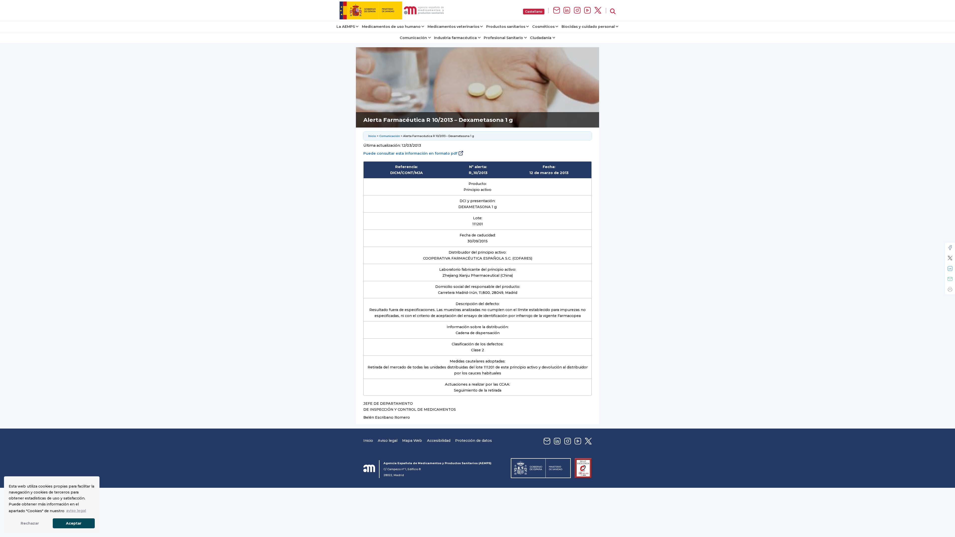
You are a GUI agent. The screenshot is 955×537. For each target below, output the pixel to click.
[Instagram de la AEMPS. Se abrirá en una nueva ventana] (577, 10)
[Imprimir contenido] (950, 289)
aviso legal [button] (76, 510)
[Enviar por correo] (950, 279)
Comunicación (413, 38)
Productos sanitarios (505, 26)
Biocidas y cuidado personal (588, 26)
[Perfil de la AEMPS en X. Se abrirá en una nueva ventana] (598, 10)
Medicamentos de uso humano (391, 26)
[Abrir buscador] (613, 11)
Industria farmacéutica (455, 38)
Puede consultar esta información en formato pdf (410, 153)
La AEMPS (345, 26)
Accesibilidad (438, 440)
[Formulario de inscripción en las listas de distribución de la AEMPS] (557, 10)
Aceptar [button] (74, 523)
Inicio (372, 136)
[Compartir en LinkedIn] (950, 268)
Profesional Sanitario (503, 38)
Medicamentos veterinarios (453, 26)
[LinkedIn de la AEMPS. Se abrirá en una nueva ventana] (567, 10)
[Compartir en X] (950, 258)
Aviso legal (387, 440)
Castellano (533, 11)
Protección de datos (473, 440)
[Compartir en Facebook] (950, 248)
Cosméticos (543, 26)
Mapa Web (412, 440)
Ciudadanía (540, 38)
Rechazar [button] (30, 523)
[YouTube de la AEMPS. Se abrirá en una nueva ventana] (587, 10)
